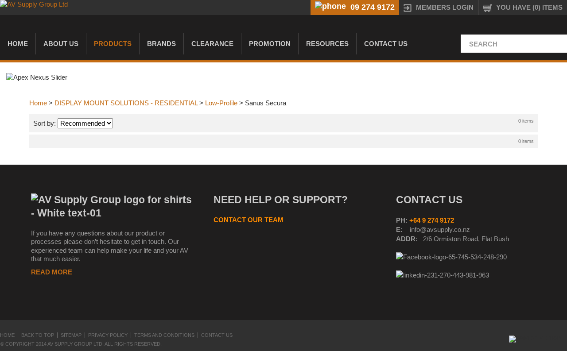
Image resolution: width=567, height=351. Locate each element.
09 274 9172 (372, 7)
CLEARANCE (212, 43)
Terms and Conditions (164, 335)
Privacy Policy (108, 335)
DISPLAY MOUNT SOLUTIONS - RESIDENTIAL (126, 103)
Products (113, 43)
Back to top (37, 335)
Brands (161, 43)
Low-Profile (221, 103)
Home (18, 43)
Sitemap (71, 335)
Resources (327, 43)
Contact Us (386, 43)
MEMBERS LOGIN (445, 7)
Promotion (270, 43)
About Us (60, 43)
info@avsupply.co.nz (440, 229)
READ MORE (51, 272)
